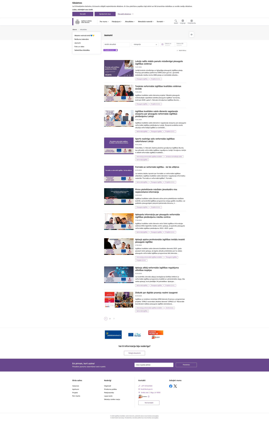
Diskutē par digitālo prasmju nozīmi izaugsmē (156, 292)
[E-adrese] (142, 396)
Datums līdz (180, 43)
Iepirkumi (75, 389)
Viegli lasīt (107, 386)
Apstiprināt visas (105, 14)
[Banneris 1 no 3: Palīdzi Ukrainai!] (113, 334)
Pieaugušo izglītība (142, 79)
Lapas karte (108, 396)
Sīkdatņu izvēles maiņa (112, 399)
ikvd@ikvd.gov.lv (146, 389)
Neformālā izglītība (142, 131)
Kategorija (137, 44)
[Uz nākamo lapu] (114, 318)
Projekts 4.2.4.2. (155, 79)
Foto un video (79, 47)
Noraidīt (83, 14)
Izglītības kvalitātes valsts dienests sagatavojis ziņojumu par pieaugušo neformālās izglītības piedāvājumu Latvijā (156, 114)
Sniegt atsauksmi (134, 353)
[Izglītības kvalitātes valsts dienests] (85, 21)
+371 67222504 (146, 386)
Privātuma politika (110, 389)
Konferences (169, 308)
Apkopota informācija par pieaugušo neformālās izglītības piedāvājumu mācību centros (157, 215)
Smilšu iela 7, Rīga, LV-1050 (150, 393)
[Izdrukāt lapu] (191, 34)
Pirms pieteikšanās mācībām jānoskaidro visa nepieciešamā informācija (156, 190)
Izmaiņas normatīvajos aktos (174, 156)
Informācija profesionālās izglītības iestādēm (149, 156)
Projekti (75, 393)
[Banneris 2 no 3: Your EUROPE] (134, 334)
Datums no (168, 43)
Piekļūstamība (109, 393)
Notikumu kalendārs (82, 39)
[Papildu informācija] (148, 396)
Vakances (75, 386)
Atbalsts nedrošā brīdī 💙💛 (84, 36)
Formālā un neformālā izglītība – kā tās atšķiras (157, 167)
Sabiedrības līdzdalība (82, 50)
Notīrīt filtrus (182, 50)
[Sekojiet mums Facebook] (170, 386)
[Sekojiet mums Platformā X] (175, 386)
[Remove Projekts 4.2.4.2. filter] (116, 50)
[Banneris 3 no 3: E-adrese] (155, 334)
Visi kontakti (149, 403)
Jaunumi (77, 43)
